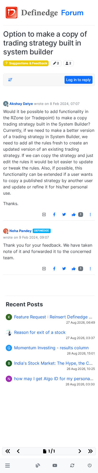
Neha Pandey (20, 231)
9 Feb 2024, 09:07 (34, 237)
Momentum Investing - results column (51, 347)
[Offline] (5, 230)
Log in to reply (78, 79)
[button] (7, 465)
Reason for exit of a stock (40, 332)
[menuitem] (54, 214)
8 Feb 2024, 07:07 (64, 104)
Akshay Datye (21, 104)
